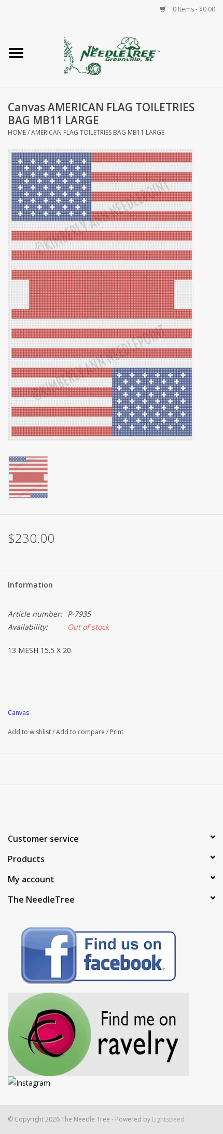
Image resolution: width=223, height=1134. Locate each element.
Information (30, 585)
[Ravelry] (111, 1034)
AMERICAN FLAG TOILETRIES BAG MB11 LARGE (97, 132)
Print (116, 731)
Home (17, 132)
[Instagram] (111, 1082)
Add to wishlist (29, 731)
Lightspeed (168, 1119)
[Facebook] (111, 957)
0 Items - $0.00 (193, 9)
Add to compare (81, 731)
